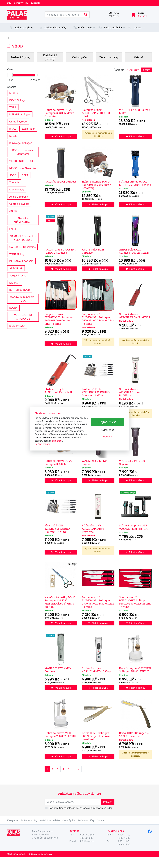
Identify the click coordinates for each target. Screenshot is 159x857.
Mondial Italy (16, 189)
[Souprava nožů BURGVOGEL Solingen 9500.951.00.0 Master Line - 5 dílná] (135, 578)
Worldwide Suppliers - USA (23, 298)
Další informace (42, 443)
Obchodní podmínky (17, 854)
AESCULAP (16, 268)
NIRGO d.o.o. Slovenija (22, 168)
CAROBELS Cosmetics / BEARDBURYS (23, 238)
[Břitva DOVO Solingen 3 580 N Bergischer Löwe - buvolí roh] (98, 714)
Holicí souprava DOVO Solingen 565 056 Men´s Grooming (59, 113)
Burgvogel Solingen (20, 142)
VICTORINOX (16, 160)
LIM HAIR (14, 282)
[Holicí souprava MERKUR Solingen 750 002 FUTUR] (61, 714)
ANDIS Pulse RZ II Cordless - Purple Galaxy (134, 251)
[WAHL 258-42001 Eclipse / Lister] (135, 90)
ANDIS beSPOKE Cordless (61, 181)
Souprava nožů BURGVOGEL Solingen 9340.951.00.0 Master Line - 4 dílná (98, 602)
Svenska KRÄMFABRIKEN (23, 220)
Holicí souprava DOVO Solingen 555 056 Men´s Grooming (96, 185)
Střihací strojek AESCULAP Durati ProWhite (130, 392)
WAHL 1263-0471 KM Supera (94, 462)
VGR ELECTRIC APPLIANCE (23, 316)
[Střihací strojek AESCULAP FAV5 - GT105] (135, 295)
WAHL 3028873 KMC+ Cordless (58, 669)
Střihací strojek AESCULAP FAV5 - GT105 (134, 315)
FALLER (14, 228)
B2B (9, 2)
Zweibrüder (28, 128)
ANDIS (13, 210)
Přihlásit (107, 801)
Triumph (14, 182)
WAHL (12, 107)
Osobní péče (68, 820)
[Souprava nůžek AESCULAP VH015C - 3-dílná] (98, 90)
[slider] (10, 75)
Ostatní (100, 820)
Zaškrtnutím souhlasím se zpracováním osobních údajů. (81, 808)
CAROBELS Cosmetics (22, 246)
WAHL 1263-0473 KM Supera (132, 462)
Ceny (147, 69)
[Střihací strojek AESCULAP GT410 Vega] (98, 649)
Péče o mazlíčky (86, 820)
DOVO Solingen (18, 100)
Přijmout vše (107, 422)
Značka (11, 87)
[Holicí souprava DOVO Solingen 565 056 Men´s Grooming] (61, 90)
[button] (22, 27)
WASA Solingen (18, 254)
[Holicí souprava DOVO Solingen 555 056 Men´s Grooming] (98, 162)
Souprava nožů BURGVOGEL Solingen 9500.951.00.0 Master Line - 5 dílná (135, 602)
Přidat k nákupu (63, 136)
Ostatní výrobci (18, 121)
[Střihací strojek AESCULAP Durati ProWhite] (135, 370)
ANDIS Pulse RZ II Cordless (93, 251)
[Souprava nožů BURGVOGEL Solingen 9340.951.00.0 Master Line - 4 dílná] (98, 578)
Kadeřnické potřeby (50, 820)
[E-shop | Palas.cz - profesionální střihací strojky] (17, 15)
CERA (25, 175)
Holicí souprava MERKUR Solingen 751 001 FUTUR (135, 669)
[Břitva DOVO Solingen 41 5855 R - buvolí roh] (135, 714)
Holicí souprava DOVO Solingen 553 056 (58, 462)
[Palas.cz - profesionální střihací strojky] (8, 38)
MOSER (13, 93)
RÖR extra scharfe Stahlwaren (23, 152)
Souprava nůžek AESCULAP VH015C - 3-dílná (96, 113)
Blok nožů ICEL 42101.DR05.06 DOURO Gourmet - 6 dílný (96, 392)
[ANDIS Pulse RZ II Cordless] (98, 230)
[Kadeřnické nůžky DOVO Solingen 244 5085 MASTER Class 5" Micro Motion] (61, 578)
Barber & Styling (29, 820)
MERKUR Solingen (19, 114)
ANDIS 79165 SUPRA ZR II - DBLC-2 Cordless (61, 251)
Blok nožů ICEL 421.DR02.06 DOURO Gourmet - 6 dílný (57, 529)
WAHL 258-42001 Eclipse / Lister (135, 111)
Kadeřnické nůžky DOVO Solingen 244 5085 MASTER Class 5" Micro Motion (60, 602)
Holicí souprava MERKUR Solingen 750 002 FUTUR (61, 734)
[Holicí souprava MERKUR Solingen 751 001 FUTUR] (135, 649)
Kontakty (35, 2)
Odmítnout (107, 429)
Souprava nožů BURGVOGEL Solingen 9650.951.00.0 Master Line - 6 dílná (98, 318)
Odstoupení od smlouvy (40, 854)
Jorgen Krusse (17, 275)
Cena (10, 69)
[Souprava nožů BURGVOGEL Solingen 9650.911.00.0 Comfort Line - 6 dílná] (61, 295)
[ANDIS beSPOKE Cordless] (61, 162)
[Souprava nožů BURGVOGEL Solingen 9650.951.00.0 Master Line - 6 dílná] (98, 295)
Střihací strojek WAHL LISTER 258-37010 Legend (135, 183)
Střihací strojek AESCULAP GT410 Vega (96, 669)
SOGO (12, 175)
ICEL (32, 160)
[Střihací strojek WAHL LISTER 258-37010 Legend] (135, 162)
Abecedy (134, 69)
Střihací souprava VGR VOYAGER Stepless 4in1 (133, 527)
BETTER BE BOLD (19, 289)
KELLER (13, 135)
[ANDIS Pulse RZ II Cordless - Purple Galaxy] (135, 230)
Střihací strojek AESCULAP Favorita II (58, 390)
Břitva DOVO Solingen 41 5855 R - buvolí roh (134, 734)
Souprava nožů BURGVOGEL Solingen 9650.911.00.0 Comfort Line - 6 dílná (59, 318)
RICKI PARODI (17, 325)
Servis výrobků (21, 2)
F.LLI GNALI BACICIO (21, 261)
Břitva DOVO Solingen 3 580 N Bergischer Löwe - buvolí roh (97, 736)
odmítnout (57, 440)
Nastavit (107, 436)
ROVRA (13, 307)
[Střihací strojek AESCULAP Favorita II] (61, 370)
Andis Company (18, 196)
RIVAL (12, 128)
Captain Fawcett (19, 203)
